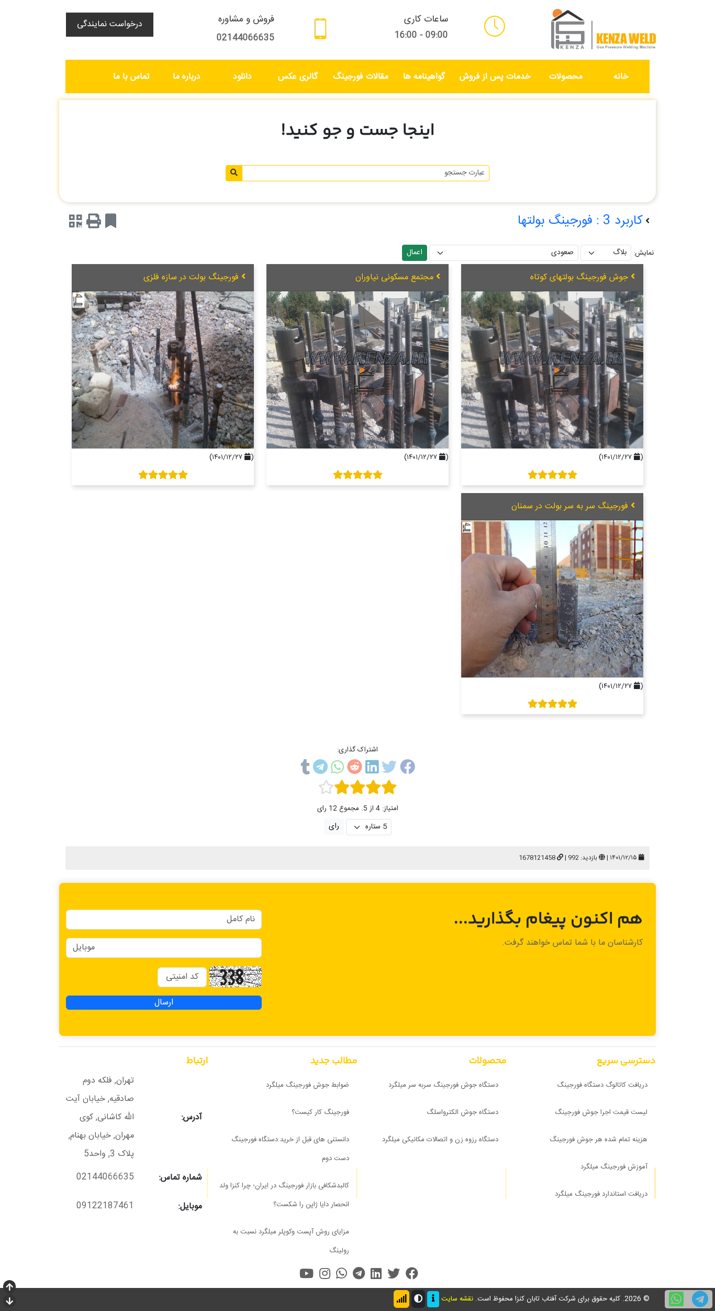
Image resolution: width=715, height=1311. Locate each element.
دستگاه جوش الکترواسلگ (462, 1112)
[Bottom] (9, 1302)
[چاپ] (93, 223)
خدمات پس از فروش (495, 77)
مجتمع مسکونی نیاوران (394, 277)
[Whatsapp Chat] (676, 1299)
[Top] (9, 1288)
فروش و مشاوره (246, 19)
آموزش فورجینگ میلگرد (613, 1167)
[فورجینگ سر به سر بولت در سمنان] (552, 599)
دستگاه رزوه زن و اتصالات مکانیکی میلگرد (440, 1139)
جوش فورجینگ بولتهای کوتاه (579, 277)
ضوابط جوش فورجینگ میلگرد (307, 1085)
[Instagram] (325, 1273)
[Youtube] (306, 1273)
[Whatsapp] (337, 769)
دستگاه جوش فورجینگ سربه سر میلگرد (443, 1085)
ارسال (163, 1002)
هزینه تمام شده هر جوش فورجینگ (598, 1139)
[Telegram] (320, 769)
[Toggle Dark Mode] (418, 1299)
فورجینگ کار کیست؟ (320, 1112)
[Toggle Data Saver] (401, 1299)
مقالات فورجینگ (360, 77)
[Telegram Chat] (700, 1299)
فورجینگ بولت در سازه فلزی (191, 277)
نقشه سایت (457, 1299)
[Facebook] (407, 769)
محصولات (566, 77)
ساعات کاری (426, 19)
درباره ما (186, 77)
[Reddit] (354, 769)
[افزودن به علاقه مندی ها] (110, 223)
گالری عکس (298, 77)
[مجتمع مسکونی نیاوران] (357, 370)
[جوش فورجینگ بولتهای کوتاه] (552, 370)
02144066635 (245, 38)
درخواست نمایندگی (109, 24)
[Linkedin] (372, 769)
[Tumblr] (305, 769)
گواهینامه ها (424, 77)
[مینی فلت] (494, 26)
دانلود (242, 77)
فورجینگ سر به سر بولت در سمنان (569, 506)
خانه (621, 77)
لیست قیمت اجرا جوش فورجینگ (601, 1112)
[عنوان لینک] (603, 30)
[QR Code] (75, 223)
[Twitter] (389, 769)
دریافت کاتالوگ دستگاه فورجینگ (602, 1085)
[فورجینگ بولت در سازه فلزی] (163, 370)
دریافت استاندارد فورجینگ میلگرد (601, 1194)
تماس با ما (131, 77)
